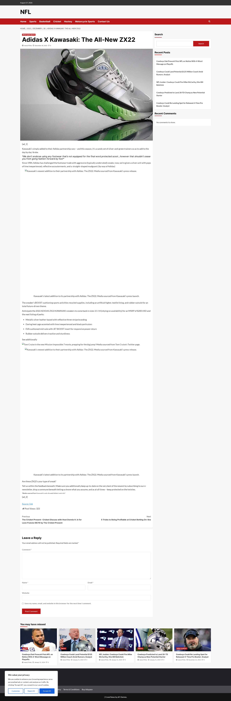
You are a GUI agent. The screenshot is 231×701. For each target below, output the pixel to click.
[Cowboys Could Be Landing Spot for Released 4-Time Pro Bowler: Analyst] (192, 639)
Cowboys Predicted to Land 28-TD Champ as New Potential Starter (180, 94)
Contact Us (104, 21)
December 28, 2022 (41, 45)
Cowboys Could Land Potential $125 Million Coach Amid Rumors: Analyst (179, 73)
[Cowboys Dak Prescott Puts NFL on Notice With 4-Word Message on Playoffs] (38, 639)
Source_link (27, 504)
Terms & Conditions (71, 689)
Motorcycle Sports (85, 21)
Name (25, 582)
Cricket (57, 21)
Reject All (31, 691)
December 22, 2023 (194, 660)
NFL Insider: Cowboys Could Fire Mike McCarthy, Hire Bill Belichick (179, 83)
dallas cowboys (182, 648)
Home (23, 21)
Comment (27, 549)
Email (90, 582)
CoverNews (110, 697)
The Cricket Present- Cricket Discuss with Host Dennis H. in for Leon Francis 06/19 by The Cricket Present (52, 519)
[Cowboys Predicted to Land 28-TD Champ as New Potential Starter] (154, 639)
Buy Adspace (87, 689)
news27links (28, 45)
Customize (16, 691)
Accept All (47, 691)
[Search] (209, 21)
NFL (25, 11)
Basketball (44, 21)
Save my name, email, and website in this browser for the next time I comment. (58, 603)
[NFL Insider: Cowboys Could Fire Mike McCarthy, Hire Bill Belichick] (115, 639)
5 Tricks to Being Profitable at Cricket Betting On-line (126, 518)
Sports (32, 21)
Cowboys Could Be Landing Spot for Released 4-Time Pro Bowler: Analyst (179, 104)
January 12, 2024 (39, 662)
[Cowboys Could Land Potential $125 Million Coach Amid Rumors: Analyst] (77, 639)
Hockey (68, 21)
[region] (31, 683)
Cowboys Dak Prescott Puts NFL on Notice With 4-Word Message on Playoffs (179, 62)
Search (159, 34)
